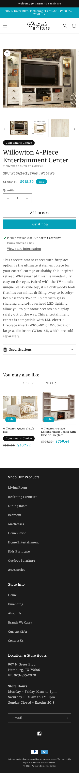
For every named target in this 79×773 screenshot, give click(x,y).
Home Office (17, 533)
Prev (30, 383)
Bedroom (14, 515)
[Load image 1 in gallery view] (19, 128)
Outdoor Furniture (21, 560)
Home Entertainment (23, 542)
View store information (24, 249)
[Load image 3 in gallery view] (60, 128)
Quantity (9, 190)
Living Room (17, 487)
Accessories (16, 569)
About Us (14, 613)
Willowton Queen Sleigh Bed (18, 430)
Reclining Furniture (22, 497)
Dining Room (18, 506)
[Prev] (4, 129)
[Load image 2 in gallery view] (39, 128)
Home (12, 595)
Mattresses (16, 524)
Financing (15, 604)
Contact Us (16, 640)
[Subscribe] (66, 718)
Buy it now (40, 224)
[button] (5, 25)
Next (50, 383)
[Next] (74, 129)
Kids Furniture (19, 551)
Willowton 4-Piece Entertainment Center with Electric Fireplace (58, 431)
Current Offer (17, 631)
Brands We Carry (20, 622)
